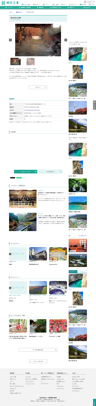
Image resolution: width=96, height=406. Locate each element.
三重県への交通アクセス (15, 393)
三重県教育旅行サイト (46, 376)
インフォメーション (30, 383)
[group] (18, 256)
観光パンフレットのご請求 (78, 379)
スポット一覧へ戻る (38, 361)
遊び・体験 (12, 383)
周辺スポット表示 (25, 171)
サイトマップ (75, 386)
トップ (10, 12)
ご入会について (60, 379)
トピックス (10, 7)
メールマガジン (60, 386)
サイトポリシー (75, 390)
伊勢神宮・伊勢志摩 (25, 7)
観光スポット (19, 12)
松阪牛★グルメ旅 (57, 7)
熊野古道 (41, 7)
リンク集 (74, 383)
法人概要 (59, 376)
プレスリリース (44, 383)
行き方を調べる (50, 171)
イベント (12, 381)
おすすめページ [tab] (73, 271)
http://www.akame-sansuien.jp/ (32, 110)
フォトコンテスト (29, 381)
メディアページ (60, 388)
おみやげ (88, 7)
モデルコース (13, 388)
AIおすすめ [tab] (82, 271)
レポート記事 (13, 376)
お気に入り (40, 87)
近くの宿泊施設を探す (38, 350)
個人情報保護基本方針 (77, 388)
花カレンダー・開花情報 (31, 379)
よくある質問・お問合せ (78, 381)
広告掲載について (61, 381)
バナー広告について (82, 235)
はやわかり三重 (75, 376)
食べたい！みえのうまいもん (16, 386)
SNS (58, 383)
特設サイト (72, 7)
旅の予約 (12, 390)
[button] (65, 40)
